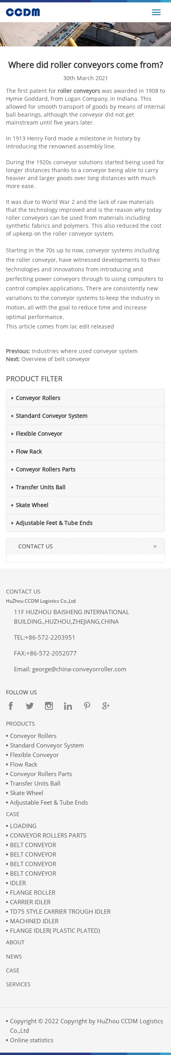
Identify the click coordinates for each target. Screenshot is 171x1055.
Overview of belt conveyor (55, 359)
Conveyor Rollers (38, 398)
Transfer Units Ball (41, 487)
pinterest (87, 706)
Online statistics (31, 1040)
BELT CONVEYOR (33, 845)
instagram (49, 706)
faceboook (11, 706)
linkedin (68, 706)
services (18, 984)
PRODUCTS (20, 723)
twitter (30, 706)
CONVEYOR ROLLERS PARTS (48, 835)
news (14, 956)
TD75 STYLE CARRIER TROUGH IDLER (60, 911)
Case (12, 814)
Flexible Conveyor (39, 433)
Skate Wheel (32, 505)
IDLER (18, 883)
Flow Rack (29, 451)
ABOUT (15, 942)
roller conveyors (79, 90)
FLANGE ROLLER (32, 892)
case (12, 970)
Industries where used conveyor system (85, 351)
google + (106, 706)
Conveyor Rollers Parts (46, 469)
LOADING (23, 826)
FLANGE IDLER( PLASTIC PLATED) (55, 930)
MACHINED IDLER (34, 921)
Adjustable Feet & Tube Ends (54, 523)
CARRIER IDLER (30, 902)
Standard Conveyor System (51, 415)
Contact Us (23, 591)
